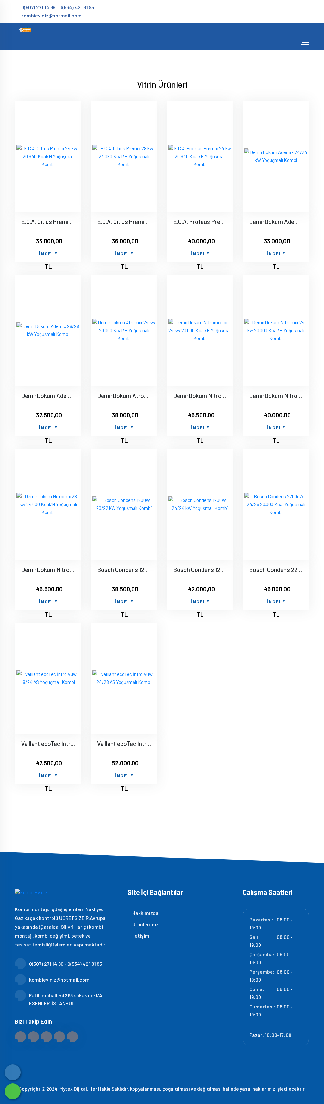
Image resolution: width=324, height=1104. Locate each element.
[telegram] (280, 11)
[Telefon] (13, 1072)
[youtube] (306, 11)
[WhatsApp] (13, 1091)
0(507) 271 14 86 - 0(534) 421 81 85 (57, 7)
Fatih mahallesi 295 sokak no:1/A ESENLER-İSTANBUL (65, 999)
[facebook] (269, 11)
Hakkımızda (145, 913)
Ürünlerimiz (145, 924)
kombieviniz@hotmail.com (51, 15)
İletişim (140, 936)
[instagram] (290, 11)
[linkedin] (301, 11)
